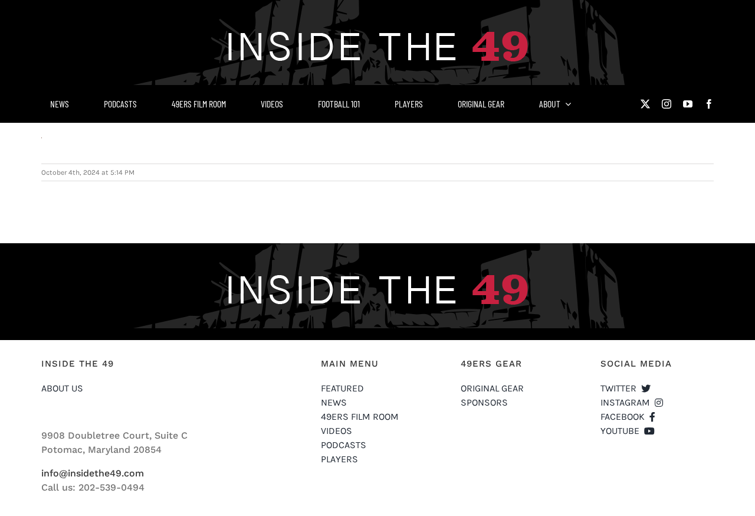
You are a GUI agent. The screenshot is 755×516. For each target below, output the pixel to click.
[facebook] (709, 104)
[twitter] (645, 104)
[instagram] (666, 104)
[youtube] (687, 104)
